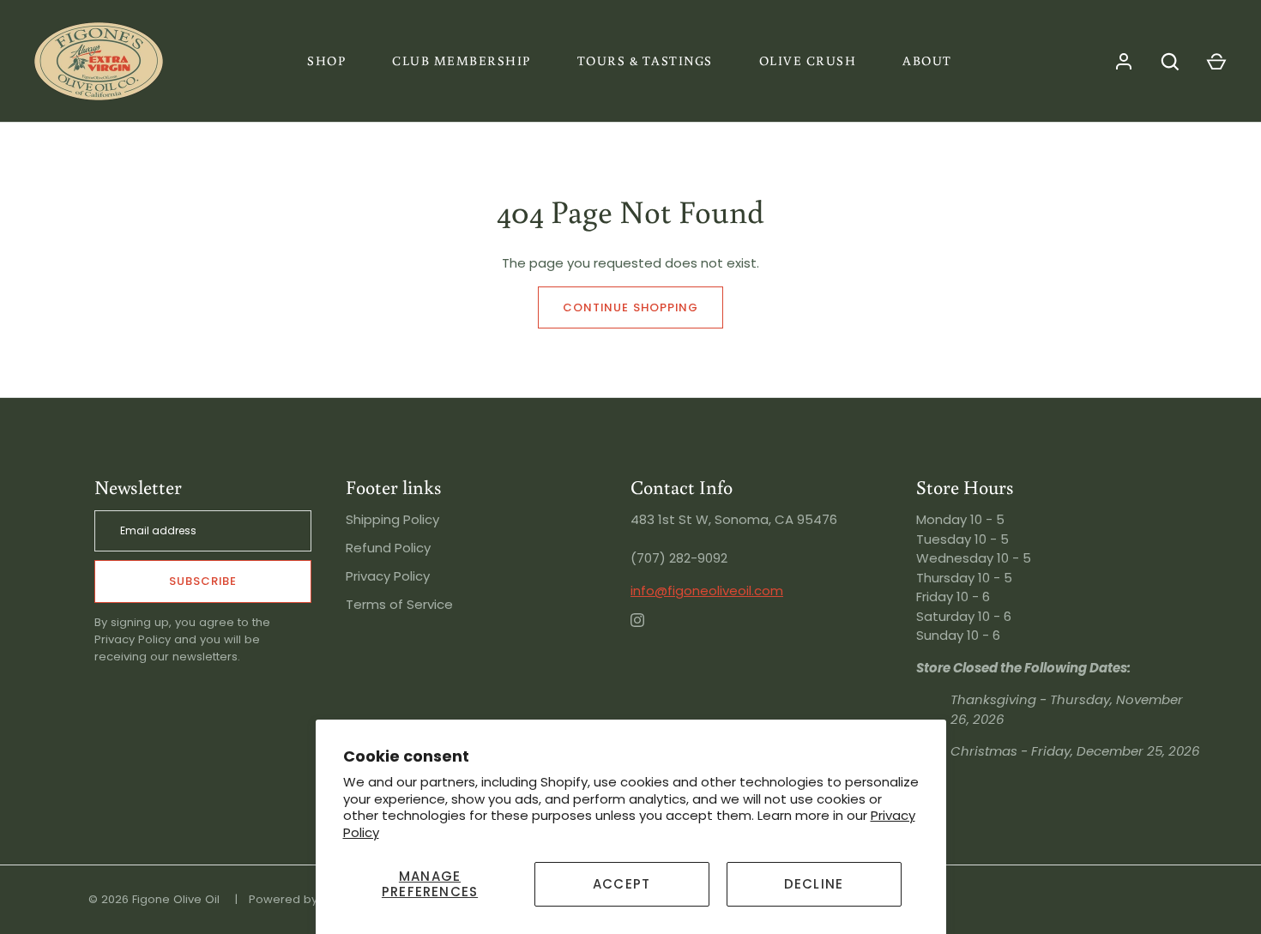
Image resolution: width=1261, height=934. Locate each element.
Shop (326, 60)
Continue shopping (630, 307)
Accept (621, 884)
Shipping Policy (392, 519)
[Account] (1124, 62)
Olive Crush (808, 60)
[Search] (1170, 62)
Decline (813, 884)
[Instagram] (649, 632)
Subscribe (203, 581)
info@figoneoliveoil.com (706, 590)
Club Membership (461, 60)
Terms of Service (399, 604)
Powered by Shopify (305, 899)
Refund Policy (388, 548)
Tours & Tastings (645, 60)
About (927, 60)
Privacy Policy (388, 576)
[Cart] (1216, 62)
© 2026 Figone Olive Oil (154, 899)
